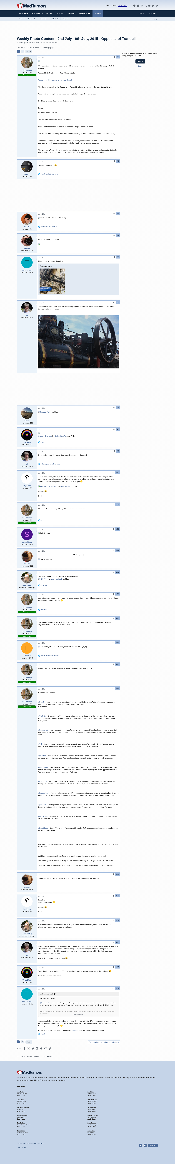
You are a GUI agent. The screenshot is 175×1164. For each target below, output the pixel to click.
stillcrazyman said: (46, 994)
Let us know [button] (122, 6)
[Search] (153, 19)
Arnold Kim (20, 1092)
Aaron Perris (91, 1130)
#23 (117, 942)
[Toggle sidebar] (156, 19)
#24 (117, 967)
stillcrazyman (23, 42)
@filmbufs (42, 805)
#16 (117, 618)
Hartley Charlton (22, 1115)
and (49, 174)
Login (140, 66)
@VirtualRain (43, 767)
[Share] (114, 57)
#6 (118, 302)
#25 (117, 988)
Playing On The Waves (48, 486)
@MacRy (41, 702)
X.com (23, 1095)
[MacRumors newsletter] (157, 6)
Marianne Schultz (93, 1115)
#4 (118, 235)
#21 (117, 896)
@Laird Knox (43, 828)
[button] (35, 13)
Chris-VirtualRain (61, 436)
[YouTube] (149, 6)
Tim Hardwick (92, 1107)
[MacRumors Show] (134, 6)
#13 (117, 550)
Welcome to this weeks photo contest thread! (55, 80)
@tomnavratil (43, 730)
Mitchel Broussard (23, 1107)
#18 (117, 664)
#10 (117, 473)
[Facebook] (138, 6)
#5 (118, 257)
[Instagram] (142, 6)
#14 (117, 572)
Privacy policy (22, 1143)
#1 (118, 57)
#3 (118, 214)
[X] (146, 6)
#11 (117, 504)
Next (28, 51)
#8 (118, 429)
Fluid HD (23, 1147)
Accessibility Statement (36, 1143)
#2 (118, 161)
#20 (117, 874)
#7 (118, 407)
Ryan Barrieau (92, 1123)
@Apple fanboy (44, 816)
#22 (117, 920)
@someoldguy (43, 793)
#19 (117, 688)
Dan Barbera (21, 1123)
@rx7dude (42, 756)
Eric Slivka (91, 1092)
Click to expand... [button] (78, 1014)
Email (18, 1095)
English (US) (153, 1145)
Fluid (18, 1147)
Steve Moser (21, 1130)
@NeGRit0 (42, 716)
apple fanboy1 (56, 579)
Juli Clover (20, 1099)
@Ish (40, 744)
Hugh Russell (65, 486)
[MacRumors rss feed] (153, 6)
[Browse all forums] (151, 19)
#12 (117, 529)
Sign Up (140, 61)
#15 (117, 594)
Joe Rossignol (92, 1099)
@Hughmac (42, 781)
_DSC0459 (44, 579)
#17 (117, 642)
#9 (118, 451)
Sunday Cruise (45, 412)
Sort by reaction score (50, 42)
